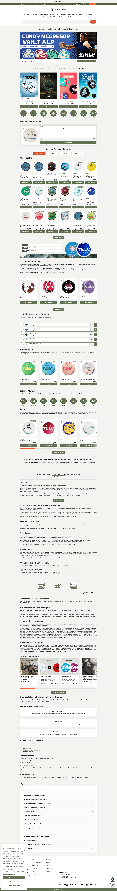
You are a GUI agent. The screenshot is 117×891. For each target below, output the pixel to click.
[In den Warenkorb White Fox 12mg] (95, 339)
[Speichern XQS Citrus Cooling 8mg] (62, 421)
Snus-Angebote (47, 268)
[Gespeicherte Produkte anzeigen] (86, 4)
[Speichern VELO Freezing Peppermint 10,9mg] (22, 163)
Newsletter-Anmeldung (30, 272)
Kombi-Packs (69, 268)
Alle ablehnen (14, 881)
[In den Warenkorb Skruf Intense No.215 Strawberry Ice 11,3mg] (95, 334)
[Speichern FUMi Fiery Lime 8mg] (22, 362)
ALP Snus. (27, 354)
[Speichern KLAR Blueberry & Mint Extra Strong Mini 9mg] (23, 128)
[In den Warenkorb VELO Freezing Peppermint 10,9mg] (95, 325)
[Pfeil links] (21, 47)
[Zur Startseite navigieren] (78, 859)
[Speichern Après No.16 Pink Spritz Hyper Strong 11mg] (35, 212)
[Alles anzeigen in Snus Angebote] (47, 14)
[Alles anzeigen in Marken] (47, 16)
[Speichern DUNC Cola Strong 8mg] (22, 280)
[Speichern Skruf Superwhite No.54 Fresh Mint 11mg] (35, 187)
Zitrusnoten (44, 413)
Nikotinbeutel (26, 14)
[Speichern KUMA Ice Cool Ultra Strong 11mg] (48, 187)
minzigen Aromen (72, 412)
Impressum (48, 865)
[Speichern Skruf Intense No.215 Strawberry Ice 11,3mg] (48, 163)
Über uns (48, 859)
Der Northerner (62, 16)
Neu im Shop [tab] (78, 153)
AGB (33, 871)
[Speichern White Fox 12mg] (61, 163)
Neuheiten (52, 14)
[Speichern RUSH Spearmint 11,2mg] (22, 187)
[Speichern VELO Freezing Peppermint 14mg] (74, 212)
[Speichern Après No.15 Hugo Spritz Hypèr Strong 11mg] (87, 212)
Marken (45, 16)
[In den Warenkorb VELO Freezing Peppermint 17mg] (95, 329)
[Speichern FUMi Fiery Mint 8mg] (42, 362)
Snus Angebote (43, 14)
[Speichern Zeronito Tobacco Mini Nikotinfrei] (82, 362)
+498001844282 (64, 876)
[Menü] (115, 877)
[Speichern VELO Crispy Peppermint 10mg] (87, 187)
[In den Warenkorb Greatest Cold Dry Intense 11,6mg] (95, 344)
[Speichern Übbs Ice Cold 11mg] (61, 212)
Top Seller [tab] (52, 153)
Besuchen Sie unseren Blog (58, 692)
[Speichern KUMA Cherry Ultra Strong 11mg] (61, 187)
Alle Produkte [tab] (39, 153)
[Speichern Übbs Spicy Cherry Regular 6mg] (42, 280)
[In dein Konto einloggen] (82, 4)
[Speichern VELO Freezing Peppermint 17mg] (35, 163)
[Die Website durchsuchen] (93, 22)
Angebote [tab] (65, 153)
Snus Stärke (90, 14)
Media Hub (48, 871)
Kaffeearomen (29, 413)
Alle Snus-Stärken (58, 500)
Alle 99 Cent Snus (58, 309)
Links (33, 859)
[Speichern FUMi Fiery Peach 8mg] (62, 362)
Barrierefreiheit (35, 874)
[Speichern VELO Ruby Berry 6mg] (42, 421)
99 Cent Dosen (53, 16)
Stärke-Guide (49, 868)
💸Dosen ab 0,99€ (58, 1)
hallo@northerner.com (65, 874)
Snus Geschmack (80, 14)
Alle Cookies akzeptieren (14, 877)
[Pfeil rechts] (96, 47)
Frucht (94, 412)
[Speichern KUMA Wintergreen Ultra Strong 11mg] (48, 212)
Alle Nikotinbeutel (58, 237)
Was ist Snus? (32, 552)
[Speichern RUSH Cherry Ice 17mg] (62, 280)
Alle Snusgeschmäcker (58, 452)
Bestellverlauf (35, 865)
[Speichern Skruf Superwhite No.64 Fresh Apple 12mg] (82, 421)
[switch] (112, 886)
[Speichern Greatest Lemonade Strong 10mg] (87, 163)
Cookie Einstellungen (36, 862)
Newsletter (34, 868)
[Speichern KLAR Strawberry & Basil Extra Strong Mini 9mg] (22, 212)
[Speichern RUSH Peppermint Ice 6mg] (74, 187)
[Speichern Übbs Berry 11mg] (82, 280)
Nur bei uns (71, 16)
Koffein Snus (71, 14)
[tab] (58, 65)
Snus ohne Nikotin (61, 14)
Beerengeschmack (85, 412)
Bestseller (35, 14)
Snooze (47, 552)
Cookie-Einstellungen (14, 885)
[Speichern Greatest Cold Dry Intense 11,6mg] (74, 163)
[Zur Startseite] (58, 9)
